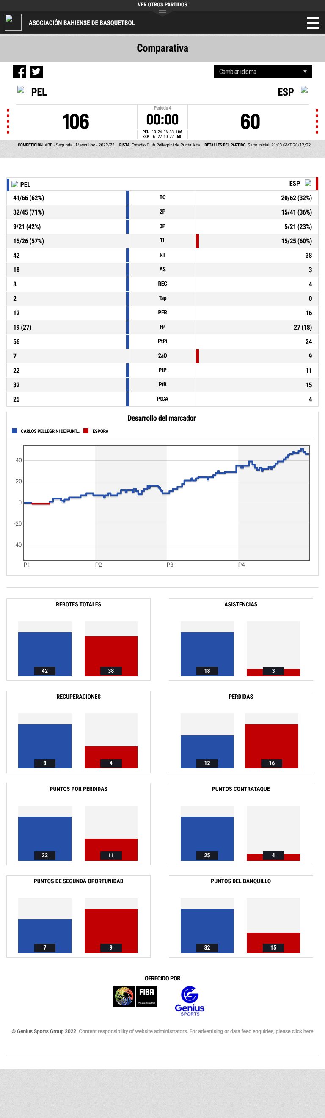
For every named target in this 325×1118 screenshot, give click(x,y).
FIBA (135, 1001)
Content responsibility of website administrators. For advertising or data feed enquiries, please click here (196, 1031)
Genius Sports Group (190, 1001)
